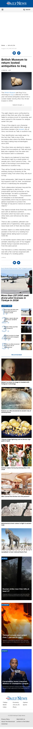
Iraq (11, 94)
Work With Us (20, 719)
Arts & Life (11, 45)
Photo (14, 707)
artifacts (3, 257)
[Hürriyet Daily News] (16, 3)
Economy (16, 702)
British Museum (10, 92)
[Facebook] (14, 53)
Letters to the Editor (22, 721)
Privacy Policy (5, 719)
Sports (25, 704)
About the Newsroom (8, 721)
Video (5, 707)
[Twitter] (18, 53)
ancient (21, 129)
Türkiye (5, 702)
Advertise (4, 724)
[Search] (24, 9)
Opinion (25, 702)
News (3, 45)
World (4, 704)
